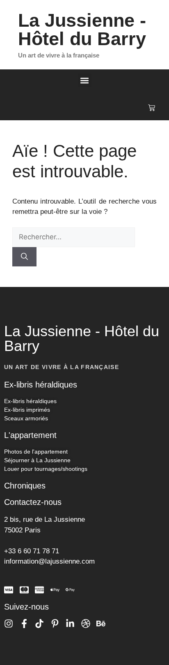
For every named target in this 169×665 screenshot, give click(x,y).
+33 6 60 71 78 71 (31, 551)
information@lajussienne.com (49, 561)
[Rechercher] (24, 257)
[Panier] (151, 107)
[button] (84, 80)
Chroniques (25, 485)
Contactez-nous (33, 502)
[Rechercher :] (73, 237)
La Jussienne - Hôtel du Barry (82, 29)
